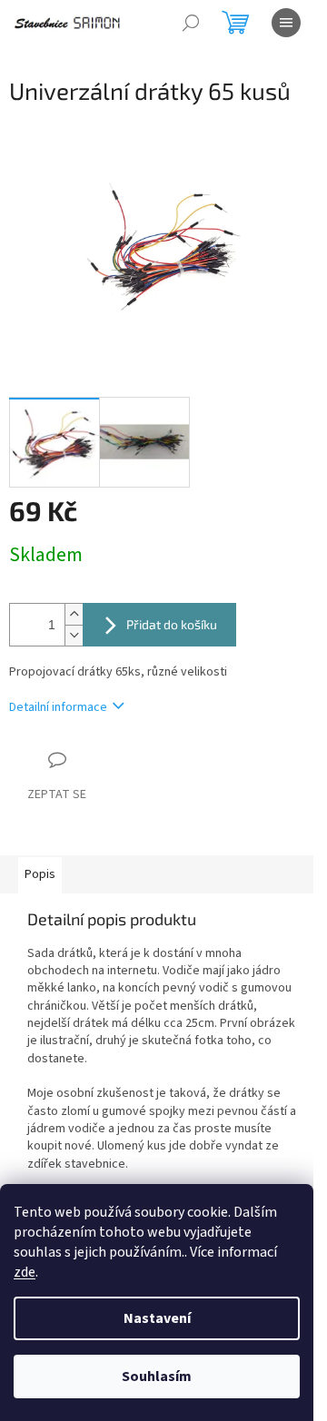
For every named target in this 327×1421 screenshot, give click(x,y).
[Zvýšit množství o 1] (73, 614)
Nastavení (157, 1318)
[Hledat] (191, 23)
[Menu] (286, 23)
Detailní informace (58, 707)
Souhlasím (157, 1376)
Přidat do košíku (171, 624)
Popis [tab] (40, 874)
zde (24, 1272)
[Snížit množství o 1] (73, 635)
